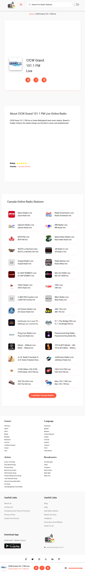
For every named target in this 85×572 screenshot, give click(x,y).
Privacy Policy (9, 515)
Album (6, 428)
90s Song (7, 426)
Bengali (46, 428)
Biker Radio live (62, 297)
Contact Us (8, 507)
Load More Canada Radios (42, 395)
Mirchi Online (48, 470)
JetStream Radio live (64, 357)
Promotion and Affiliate (53, 522)
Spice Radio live (25, 213)
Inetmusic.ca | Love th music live (33, 321)
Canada (21, 166)
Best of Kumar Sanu (10, 470)
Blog (46, 503)
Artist (6, 431)
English (46, 437)
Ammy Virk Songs (9, 462)
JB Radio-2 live (61, 249)
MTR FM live (23, 237)
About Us (7, 503)
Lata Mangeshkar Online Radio (13, 487)
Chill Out (6, 442)
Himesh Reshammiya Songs (12, 476)
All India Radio (48, 462)
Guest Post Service (11, 518)
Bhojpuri (46, 431)
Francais (46, 439)
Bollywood (7, 439)
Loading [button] (36, 79)
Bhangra (6, 437)
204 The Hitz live (25, 381)
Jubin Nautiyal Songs (10, 478)
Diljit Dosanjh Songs (10, 473)
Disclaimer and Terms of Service (17, 511)
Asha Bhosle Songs (10, 465)
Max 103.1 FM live (63, 381)
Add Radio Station (51, 511)
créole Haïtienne (49, 434)
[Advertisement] (42, 39)
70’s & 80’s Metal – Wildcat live (69, 345)
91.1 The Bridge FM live (65, 321)
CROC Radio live (25, 285)
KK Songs (7, 484)
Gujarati (46, 442)
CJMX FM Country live (28, 297)
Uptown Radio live (26, 225)
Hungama (47, 467)
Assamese (47, 426)
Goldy (46, 465)
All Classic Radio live (27, 309)
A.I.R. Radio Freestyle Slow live (31, 357)
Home (31, 14)
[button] (21, 5)
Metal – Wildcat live (27, 345)
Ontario (27, 166)
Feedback (48, 518)
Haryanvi (47, 445)
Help (46, 507)
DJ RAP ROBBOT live (27, 273)
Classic (6, 448)
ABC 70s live (60, 309)
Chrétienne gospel (9, 445)
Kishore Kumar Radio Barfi (12, 481)
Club (5, 450)
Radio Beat (47, 473)
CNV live (59, 285)
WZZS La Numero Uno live (30, 249)
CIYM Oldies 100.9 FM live (29, 369)
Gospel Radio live (25, 261)
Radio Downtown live (64, 213)
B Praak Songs (8, 467)
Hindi (45, 448)
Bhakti (6, 434)
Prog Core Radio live (27, 333)
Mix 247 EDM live (62, 273)
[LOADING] (36, 79)
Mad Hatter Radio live (64, 237)
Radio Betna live (62, 261)
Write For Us (49, 526)
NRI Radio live (61, 225)
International (48, 450)
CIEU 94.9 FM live (63, 369)
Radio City (47, 476)
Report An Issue (50, 515)
